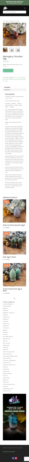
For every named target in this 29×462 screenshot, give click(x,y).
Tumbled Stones (6, 388)
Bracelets (5, 317)
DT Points (5, 328)
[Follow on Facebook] (13, 458)
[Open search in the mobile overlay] (14, 12)
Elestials (5, 332)
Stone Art (5, 382)
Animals (4, 310)
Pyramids (5, 371)
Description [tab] (7, 87)
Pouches (5, 369)
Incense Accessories (7, 351)
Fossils (4, 334)
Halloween (5, 345)
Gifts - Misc (5, 343)
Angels (4, 308)
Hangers (5, 347)
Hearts (4, 349)
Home (4, 21)
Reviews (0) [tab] (7, 89)
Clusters (5, 325)
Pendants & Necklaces (8, 364)
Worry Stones (6, 390)
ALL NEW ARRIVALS (7, 304)
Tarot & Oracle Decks (8, 384)
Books (4, 315)
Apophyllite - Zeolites (7, 312)
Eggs (7, 21)
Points (4, 367)
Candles (4, 319)
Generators (5, 338)
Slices (4, 375)
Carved (4, 321)
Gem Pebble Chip (7, 336)
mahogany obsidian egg (13, 79)
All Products (17, 77)
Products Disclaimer (9, 451)
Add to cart (8, 70)
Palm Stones (6, 362)
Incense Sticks (6, 358)
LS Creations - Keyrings (8, 360)
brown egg (5, 79)
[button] (24, 25)
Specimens (5, 378)
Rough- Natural (6, 373)
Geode (4, 341)
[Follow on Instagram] (16, 458)
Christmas (5, 323)
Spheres (5, 380)
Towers (4, 386)
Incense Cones (6, 354)
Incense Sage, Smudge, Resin (9, 356)
